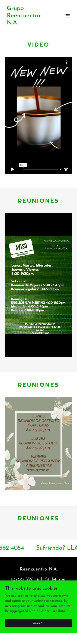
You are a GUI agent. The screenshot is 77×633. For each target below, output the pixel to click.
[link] (28, 23)
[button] (67, 15)
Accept (38, 623)
